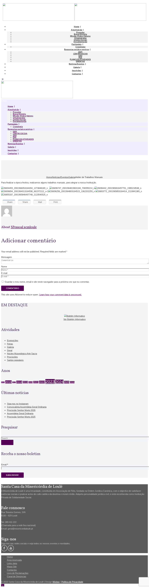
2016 (8, 382)
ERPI (80, 52)
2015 (3, 382)
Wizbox (56, 582)
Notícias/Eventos (76, 64)
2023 (50, 381)
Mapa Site (12, 566)
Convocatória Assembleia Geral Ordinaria (26, 407)
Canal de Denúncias (16, 576)
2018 (19, 382)
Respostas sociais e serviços (76, 49)
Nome (4, 266)
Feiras (10, 344)
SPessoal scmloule (24, 227)
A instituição (76, 30)
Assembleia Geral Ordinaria (20, 413)
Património (76, 44)
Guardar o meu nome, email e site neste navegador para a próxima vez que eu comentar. (47, 282)
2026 (72, 382)
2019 (25, 382)
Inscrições (76, 70)
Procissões (12, 357)
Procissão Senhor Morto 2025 (21, 417)
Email (4, 464)
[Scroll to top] (2, 585)
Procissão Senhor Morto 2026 (21, 410)
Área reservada (14, 560)
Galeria (76, 67)
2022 (42, 382)
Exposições (12, 340)
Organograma (80, 38)
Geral (9, 350)
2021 (35, 382)
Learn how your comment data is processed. (60, 294)
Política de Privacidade (72, 582)
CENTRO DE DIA (80, 54)
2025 (66, 382)
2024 (59, 382)
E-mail (4, 273)
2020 (31, 382)
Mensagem (6, 257)
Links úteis (12, 563)
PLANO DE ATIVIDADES (80, 59)
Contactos (76, 74)
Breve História (80, 34)
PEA (80, 57)
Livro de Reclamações (17, 573)
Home (76, 26)
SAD (80, 55)
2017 (14, 382)
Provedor (80, 32)
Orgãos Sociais (80, 40)
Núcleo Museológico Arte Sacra (22, 353)
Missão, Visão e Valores (80, 36)
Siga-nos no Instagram (18, 403)
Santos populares (15, 360)
